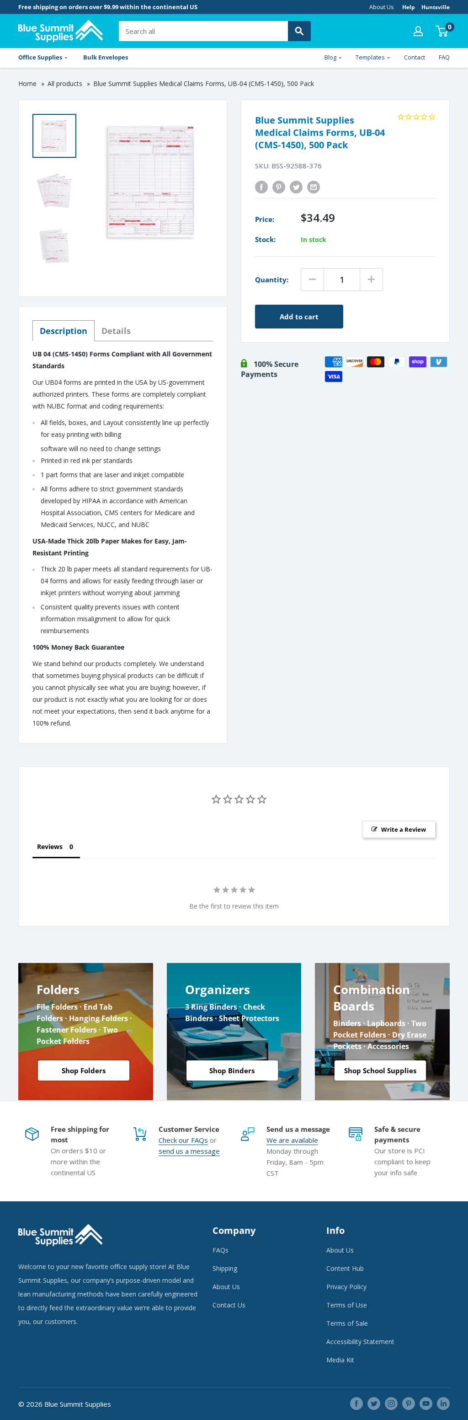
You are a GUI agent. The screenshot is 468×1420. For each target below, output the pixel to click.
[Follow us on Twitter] (373, 1403)
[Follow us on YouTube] (426, 1403)
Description (63, 330)
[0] (442, 31)
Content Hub (345, 1268)
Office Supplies (40, 57)
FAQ (444, 57)
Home (27, 83)
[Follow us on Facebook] (356, 1403)
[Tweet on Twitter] (296, 186)
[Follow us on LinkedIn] (443, 1403)
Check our (175, 1140)
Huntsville (435, 7)
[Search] (299, 31)
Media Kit (340, 1359)
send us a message (189, 1151)
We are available (292, 1140)
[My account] (418, 31)
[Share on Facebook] (261, 186)
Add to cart (299, 316)
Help (408, 7)
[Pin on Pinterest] (278, 186)
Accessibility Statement (360, 1341)
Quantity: (271, 279)
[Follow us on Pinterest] (408, 1403)
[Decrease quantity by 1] (312, 279)
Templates (370, 57)
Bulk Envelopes (105, 57)
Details (116, 330)
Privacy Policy (346, 1286)
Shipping (225, 1268)
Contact (414, 57)
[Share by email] (313, 186)
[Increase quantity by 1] (371, 279)
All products (65, 83)
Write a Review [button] (403, 829)
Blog (330, 57)
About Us (381, 7)
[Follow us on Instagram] (391, 1403)
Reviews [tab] (50, 846)
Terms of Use (346, 1305)
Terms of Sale (347, 1323)
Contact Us (229, 1305)
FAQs (199, 1140)
